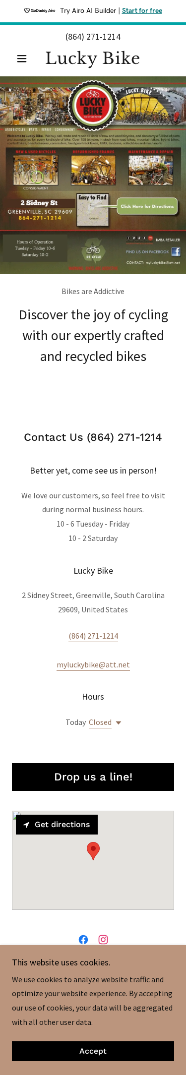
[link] (93, 58)
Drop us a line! (93, 777)
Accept (93, 1051)
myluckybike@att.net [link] (93, 664)
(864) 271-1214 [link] (93, 36)
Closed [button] (100, 722)
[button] (24, 58)
